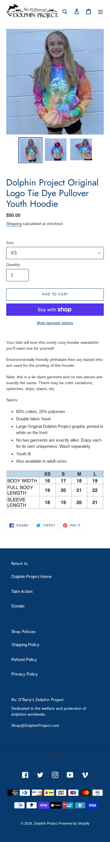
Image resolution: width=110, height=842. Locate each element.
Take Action (21, 591)
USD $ (53, 757)
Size (10, 243)
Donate (18, 606)
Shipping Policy (25, 644)
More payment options (55, 323)
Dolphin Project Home (31, 576)
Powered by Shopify (74, 823)
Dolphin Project (46, 823)
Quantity (13, 265)
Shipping (14, 223)
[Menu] (100, 11)
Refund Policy (24, 659)
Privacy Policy (24, 674)
